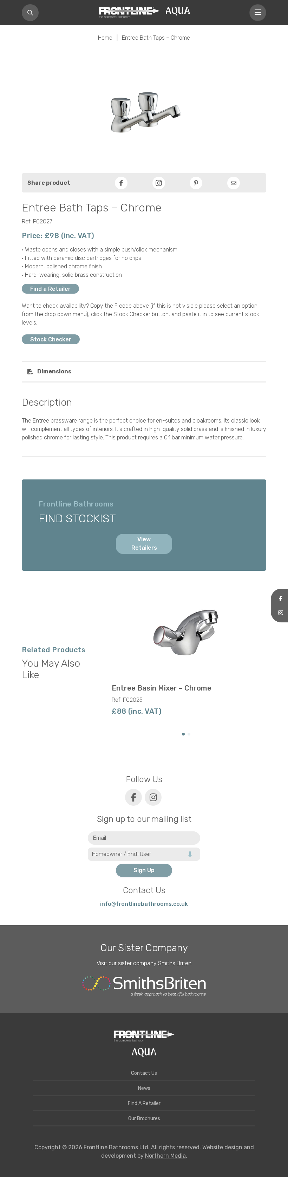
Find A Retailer (144, 1103)
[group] (186, 655)
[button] (183, 734)
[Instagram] (158, 183)
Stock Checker (50, 339)
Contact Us (144, 1073)
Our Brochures (144, 1119)
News (144, 1088)
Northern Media (165, 1155)
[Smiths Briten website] (144, 986)
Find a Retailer (50, 289)
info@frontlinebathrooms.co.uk (144, 904)
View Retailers (144, 543)
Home (105, 37)
